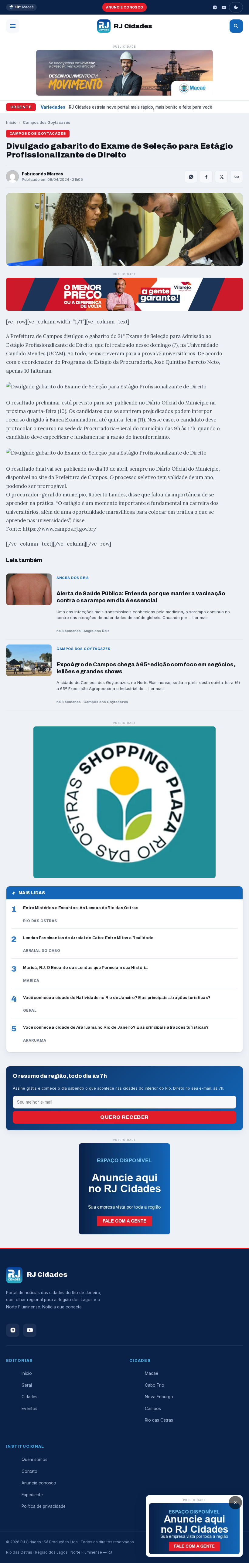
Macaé (151, 1373)
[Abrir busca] (236, 26)
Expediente (32, 1494)
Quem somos (34, 1459)
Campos (153, 1408)
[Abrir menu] (12, 26)
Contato (29, 1471)
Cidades (29, 1396)
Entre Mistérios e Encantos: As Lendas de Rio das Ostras (80, 907)
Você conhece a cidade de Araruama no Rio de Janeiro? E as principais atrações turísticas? (116, 1027)
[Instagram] (214, 7)
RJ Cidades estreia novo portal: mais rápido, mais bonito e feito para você (140, 107)
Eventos (29, 1408)
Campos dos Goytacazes (46, 122)
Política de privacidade (44, 1506)
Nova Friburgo (159, 1396)
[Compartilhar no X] (221, 176)
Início (11, 122)
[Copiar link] (236, 176)
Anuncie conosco (124, 7)
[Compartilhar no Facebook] (206, 176)
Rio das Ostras (159, 1420)
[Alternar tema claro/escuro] (236, 7)
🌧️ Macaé (21, 7)
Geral (27, 1385)
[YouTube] (223, 7)
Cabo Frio (154, 1385)
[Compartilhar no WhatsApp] (191, 176)
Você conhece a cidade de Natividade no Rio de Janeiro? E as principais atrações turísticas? (116, 997)
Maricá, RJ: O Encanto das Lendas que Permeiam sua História (85, 967)
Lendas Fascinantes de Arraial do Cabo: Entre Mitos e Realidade (88, 937)
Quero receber (124, 1117)
